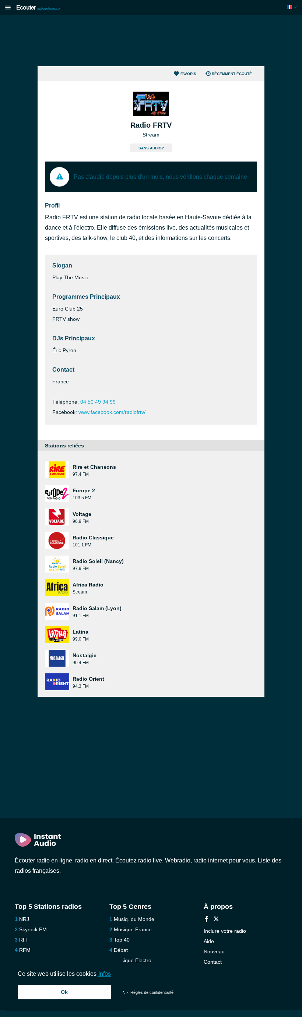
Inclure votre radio (225, 931)
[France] (292, 7)
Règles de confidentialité (151, 992)
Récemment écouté (232, 74)
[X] (216, 920)
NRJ (24, 919)
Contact (213, 962)
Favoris (188, 74)
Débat (121, 950)
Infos (104, 974)
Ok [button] (64, 992)
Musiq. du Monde (134, 919)
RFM (25, 950)
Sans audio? (151, 148)
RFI (23, 940)
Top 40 (122, 940)
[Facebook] (207, 920)
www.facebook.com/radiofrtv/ (111, 412)
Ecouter (39, 7)
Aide (209, 941)
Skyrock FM (33, 929)
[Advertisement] (151, 40)
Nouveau (214, 951)
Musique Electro (132, 960)
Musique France (133, 929)
